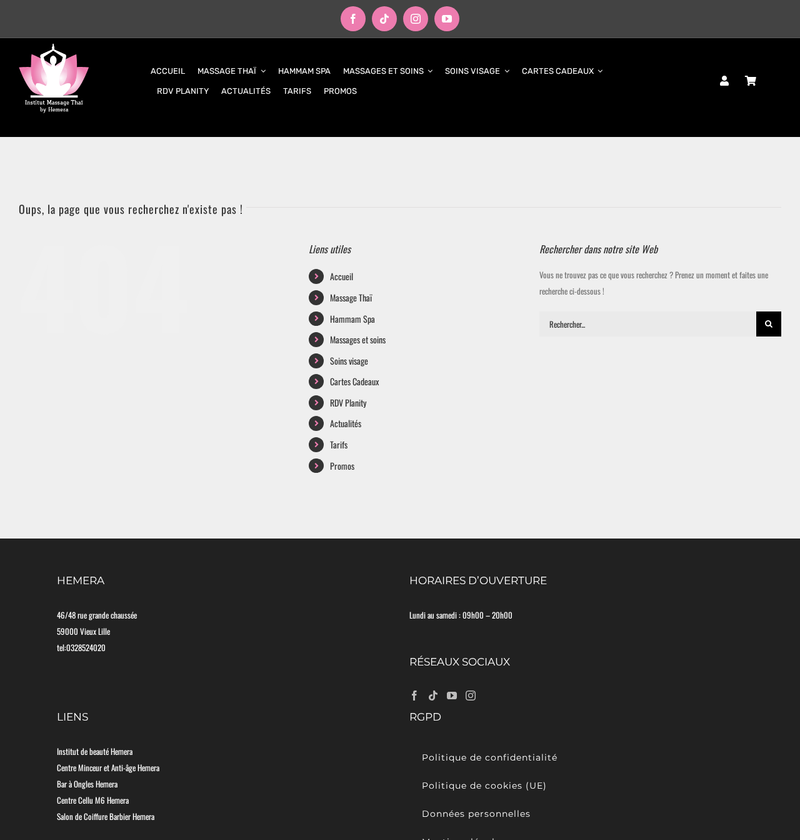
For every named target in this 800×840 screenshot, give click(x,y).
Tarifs (339, 444)
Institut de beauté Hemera (94, 751)
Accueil (341, 276)
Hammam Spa (352, 318)
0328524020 (86, 647)
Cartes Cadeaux (354, 381)
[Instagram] (471, 696)
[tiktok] (384, 18)
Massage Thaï (351, 297)
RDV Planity (348, 402)
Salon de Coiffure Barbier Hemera (105, 816)
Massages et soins (358, 339)
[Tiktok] (433, 696)
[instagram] (415, 18)
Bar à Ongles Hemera (87, 783)
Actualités (345, 423)
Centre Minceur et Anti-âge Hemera (108, 767)
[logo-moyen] (54, 47)
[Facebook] (414, 696)
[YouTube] (452, 696)
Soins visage (349, 360)
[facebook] (353, 18)
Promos (342, 465)
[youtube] (446, 18)
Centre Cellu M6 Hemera (93, 800)
